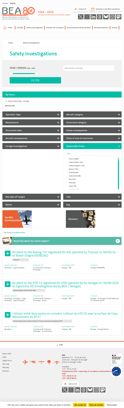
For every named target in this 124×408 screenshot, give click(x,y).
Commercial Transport (55, 27)
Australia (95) (73, 172)
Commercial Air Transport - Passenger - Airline (42, 299)
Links (4, 357)
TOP (61, 344)
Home (10, 27)
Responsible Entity (75, 146)
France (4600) (73, 159)
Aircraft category (74, 114)
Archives (5, 371)
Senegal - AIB (66, 267)
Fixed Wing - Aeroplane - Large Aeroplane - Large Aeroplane (15, 299)
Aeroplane (8, 329)
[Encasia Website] (116, 371)
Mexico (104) (73, 169)
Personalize (112, 404)
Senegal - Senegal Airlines (99, 329)
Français (5, 3)
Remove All (10, 105)
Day (68, 204)
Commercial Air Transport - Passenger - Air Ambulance (42, 330)
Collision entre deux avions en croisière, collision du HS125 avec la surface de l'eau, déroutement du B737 (65, 315)
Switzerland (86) (75, 176)
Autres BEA (6, 353)
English (12, 3)
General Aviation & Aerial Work (79, 27)
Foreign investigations (16, 146)
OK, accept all (80, 404)
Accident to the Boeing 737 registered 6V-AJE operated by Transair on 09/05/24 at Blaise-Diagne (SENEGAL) (64, 254)
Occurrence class (14, 130)
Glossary (72, 218)
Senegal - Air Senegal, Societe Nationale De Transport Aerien (104, 299)
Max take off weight (15, 196)
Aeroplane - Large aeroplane (14, 267)
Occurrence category (76, 122)
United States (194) (76, 162)
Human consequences (76, 130)
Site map (5, 364)
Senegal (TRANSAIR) (97, 267)
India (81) (72, 183)
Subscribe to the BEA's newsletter (108, 9)
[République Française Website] (116, 359)
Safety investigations (34, 27)
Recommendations (101, 27)
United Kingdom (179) (76, 166)
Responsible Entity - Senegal (18, 101)
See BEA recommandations (14, 219)
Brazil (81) (72, 179)
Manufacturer (12, 122)
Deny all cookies (96, 404)
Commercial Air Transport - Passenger (42, 268)
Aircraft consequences (16, 138)
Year (68, 196)
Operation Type (13, 114)
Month (9, 204)
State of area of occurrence (79, 138)
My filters (10, 94)
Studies (114, 27)
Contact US (82, 9)
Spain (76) (72, 186)
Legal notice (7, 360)
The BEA (20, 27)
